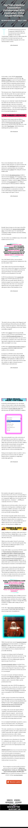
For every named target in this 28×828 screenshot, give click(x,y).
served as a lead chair (14, 690)
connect (22, 178)
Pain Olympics (10, 126)
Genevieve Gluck (9, 20)
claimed (10, 332)
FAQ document (6, 187)
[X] (11, 793)
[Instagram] (6, 793)
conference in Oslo (12, 555)
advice (19, 180)
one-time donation (18, 775)
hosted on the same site (14, 122)
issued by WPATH (13, 560)
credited (12, 169)
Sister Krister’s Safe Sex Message (15, 607)
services (20, 176)
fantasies (12, 176)
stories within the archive (15, 408)
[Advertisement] (14, 60)
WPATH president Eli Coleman (13, 336)
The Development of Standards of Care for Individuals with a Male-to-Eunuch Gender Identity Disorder (13, 553)
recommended (12, 182)
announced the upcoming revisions (16, 346)
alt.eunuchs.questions (15, 175)
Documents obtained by (8, 664)
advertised (12, 166)
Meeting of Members (15, 676)
